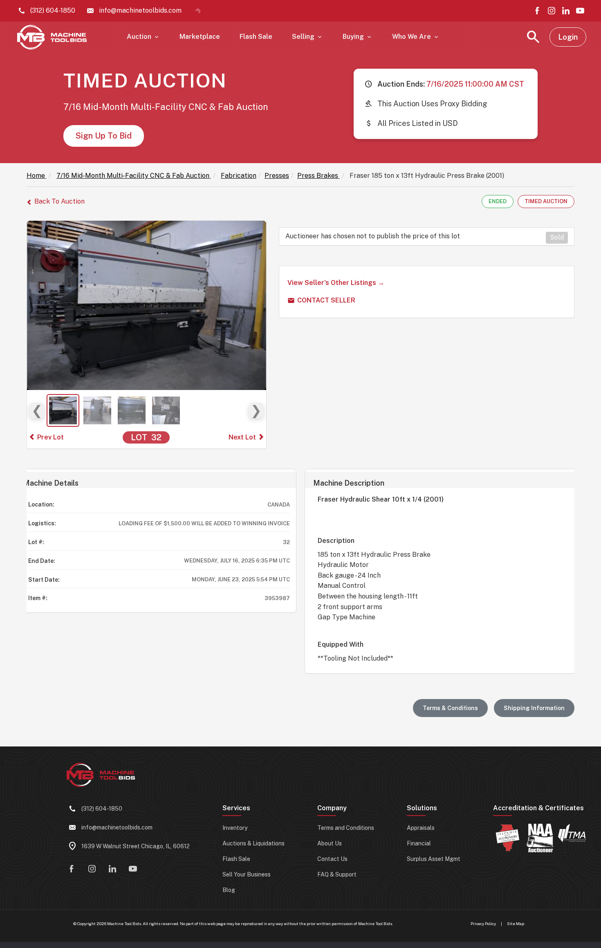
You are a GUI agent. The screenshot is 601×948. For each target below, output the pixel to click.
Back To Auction (59, 201)
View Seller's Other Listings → (335, 283)
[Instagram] (551, 11)
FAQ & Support (337, 874)
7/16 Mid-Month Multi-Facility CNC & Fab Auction (132, 175)
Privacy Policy (483, 923)
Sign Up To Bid (104, 136)
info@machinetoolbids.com (116, 827)
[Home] (197, 10)
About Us (329, 843)
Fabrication (238, 175)
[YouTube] (580, 11)
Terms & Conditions (450, 708)
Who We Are (416, 37)
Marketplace (199, 36)
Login (568, 37)
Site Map (515, 923)
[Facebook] (537, 11)
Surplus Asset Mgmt (433, 859)
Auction (143, 37)
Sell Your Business (246, 874)
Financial (419, 843)
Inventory (234, 828)
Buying (357, 37)
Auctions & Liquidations (253, 843)
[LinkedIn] (566, 11)
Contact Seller (326, 300)
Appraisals (421, 828)
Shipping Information (534, 708)
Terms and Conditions (345, 828)
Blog (228, 890)
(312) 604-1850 (101, 808)
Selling (307, 37)
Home (36, 175)
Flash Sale (256, 36)
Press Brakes (317, 175)
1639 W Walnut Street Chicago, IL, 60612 (135, 846)
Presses (277, 175)
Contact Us (332, 859)
